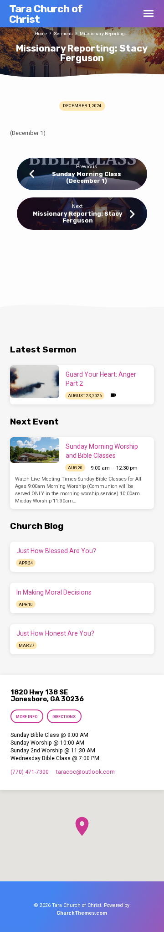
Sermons (63, 33)
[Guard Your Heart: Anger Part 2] (34, 381)
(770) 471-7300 (29, 772)
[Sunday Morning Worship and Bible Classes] (34, 450)
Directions (64, 717)
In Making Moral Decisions (54, 592)
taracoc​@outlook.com (85, 772)
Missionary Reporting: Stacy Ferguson (78, 217)
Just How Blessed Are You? (56, 550)
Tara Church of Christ (46, 14)
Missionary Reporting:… (104, 33)
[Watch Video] (113, 395)
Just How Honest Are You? (55, 633)
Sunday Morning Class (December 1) (86, 177)
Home (41, 33)
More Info (27, 717)
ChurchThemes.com (81, 913)
